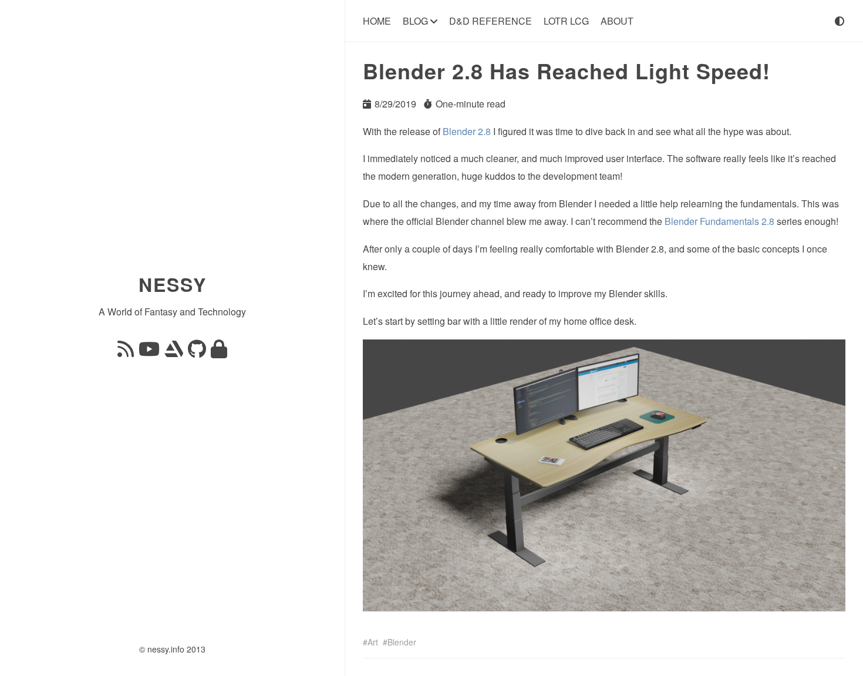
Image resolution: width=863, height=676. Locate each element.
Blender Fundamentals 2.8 (719, 221)
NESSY (173, 284)
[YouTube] (149, 352)
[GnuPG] (219, 352)
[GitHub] (197, 352)
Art (373, 642)
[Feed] (125, 352)
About (617, 21)
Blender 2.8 (467, 131)
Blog (416, 21)
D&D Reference (490, 21)
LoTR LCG (566, 21)
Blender (401, 642)
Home (377, 21)
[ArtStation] (173, 352)
